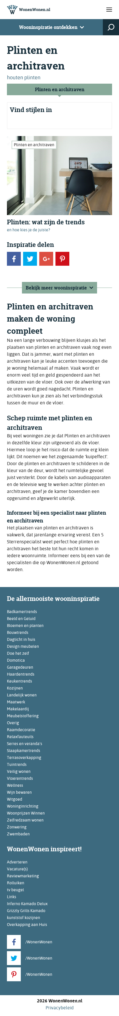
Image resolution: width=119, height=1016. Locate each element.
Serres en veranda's (24, 743)
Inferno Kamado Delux (27, 903)
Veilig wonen (19, 771)
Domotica (16, 660)
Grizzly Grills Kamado (26, 910)
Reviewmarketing (23, 876)
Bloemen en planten (25, 625)
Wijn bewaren (19, 792)
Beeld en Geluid (21, 618)
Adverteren (17, 862)
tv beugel (15, 889)
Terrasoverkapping (24, 757)
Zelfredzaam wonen (25, 820)
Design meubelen (23, 646)
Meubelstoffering (23, 716)
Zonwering (17, 827)
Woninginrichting (22, 806)
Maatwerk (16, 702)
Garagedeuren (20, 667)
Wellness (15, 785)
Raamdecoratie (21, 729)
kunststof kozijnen (23, 917)
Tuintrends (17, 764)
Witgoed (14, 799)
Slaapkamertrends (23, 750)
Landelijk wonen (22, 695)
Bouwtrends (17, 632)
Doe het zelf (18, 653)
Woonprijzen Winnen (26, 813)
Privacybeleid (60, 1008)
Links (11, 896)
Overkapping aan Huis (27, 924)
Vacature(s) (17, 869)
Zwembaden (18, 834)
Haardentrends (20, 674)
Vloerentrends (20, 778)
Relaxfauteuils (20, 736)
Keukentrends (19, 681)
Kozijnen (15, 688)
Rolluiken (15, 883)
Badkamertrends (22, 611)
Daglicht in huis (21, 639)
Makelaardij (18, 709)
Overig (13, 722)
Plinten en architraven (59, 89)
